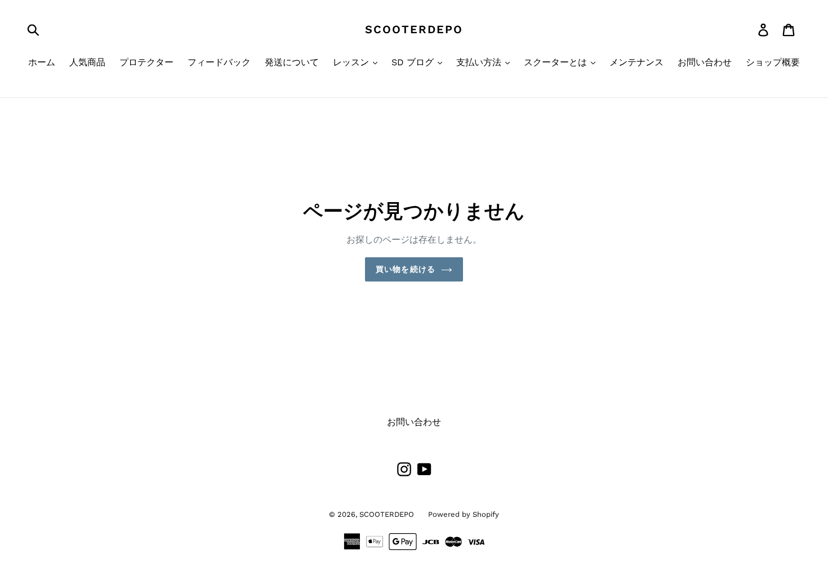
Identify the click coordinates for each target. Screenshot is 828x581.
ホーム (41, 62)
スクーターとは (557, 62)
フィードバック (219, 62)
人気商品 (87, 62)
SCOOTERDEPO (414, 29)
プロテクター (146, 62)
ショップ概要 (773, 62)
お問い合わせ (705, 62)
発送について (292, 62)
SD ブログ (414, 62)
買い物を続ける (405, 269)
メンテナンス (636, 62)
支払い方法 (480, 62)
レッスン (352, 62)
